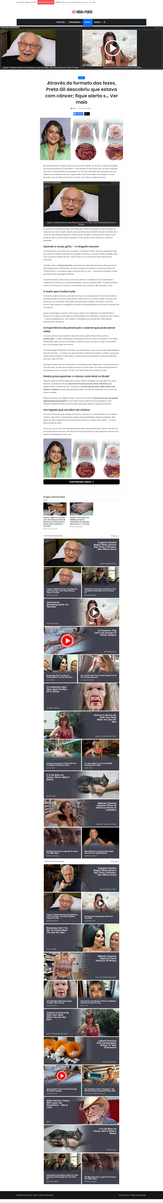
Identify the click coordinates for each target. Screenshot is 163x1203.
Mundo (97, 22)
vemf (74, 108)
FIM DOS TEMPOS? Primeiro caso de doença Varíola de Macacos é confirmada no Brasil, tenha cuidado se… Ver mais (54, 522)
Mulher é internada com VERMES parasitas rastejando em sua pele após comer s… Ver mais (79, 521)
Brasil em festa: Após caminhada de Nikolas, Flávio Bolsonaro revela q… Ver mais (83, 2)
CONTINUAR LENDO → (81, 482)
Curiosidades (74, 22)
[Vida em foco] (81, 11)
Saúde (87, 22)
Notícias (60, 22)
